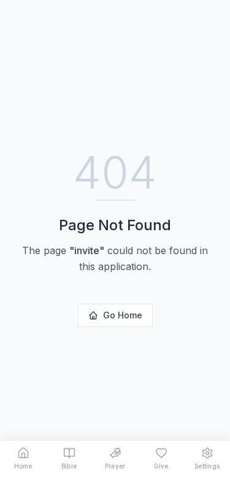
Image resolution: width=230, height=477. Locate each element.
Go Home (122, 315)
